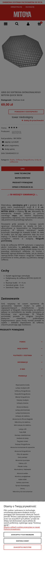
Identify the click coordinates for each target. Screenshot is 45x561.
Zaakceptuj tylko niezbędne (22, 535)
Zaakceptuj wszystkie (22, 547)
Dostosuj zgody (22, 541)
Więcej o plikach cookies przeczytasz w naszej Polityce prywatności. (22, 528)
